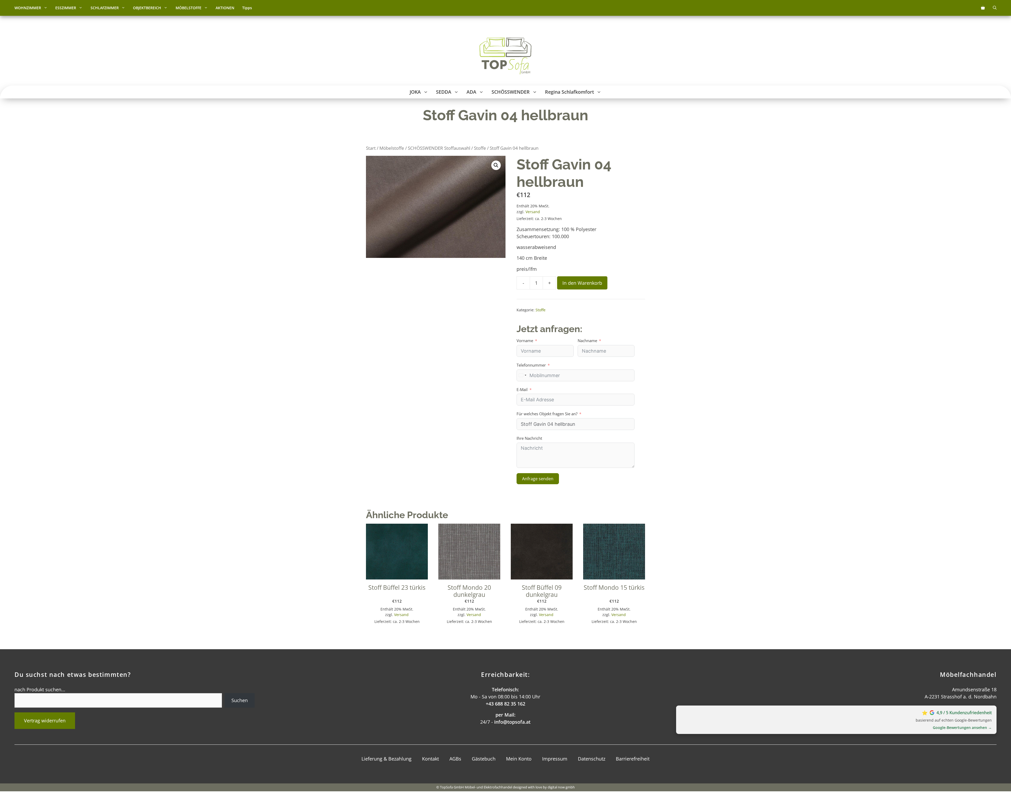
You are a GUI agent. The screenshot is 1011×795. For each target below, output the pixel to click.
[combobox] (522, 375)
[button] (46, 8)
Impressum (554, 759)
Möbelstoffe (391, 148)
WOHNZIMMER (27, 7)
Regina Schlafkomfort (569, 92)
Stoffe (480, 148)
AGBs (455, 759)
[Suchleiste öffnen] (994, 8)
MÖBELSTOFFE (188, 7)
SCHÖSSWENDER (511, 92)
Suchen (239, 700)
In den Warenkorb (582, 283)
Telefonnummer (531, 365)
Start (371, 148)
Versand (533, 211)
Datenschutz (591, 759)
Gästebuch (483, 759)
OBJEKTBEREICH (147, 7)
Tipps (247, 7)
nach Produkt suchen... (39, 689)
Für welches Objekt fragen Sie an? (547, 413)
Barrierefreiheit (633, 759)
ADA (471, 92)
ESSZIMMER (65, 7)
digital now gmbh (561, 787)
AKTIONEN (225, 7)
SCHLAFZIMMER (105, 7)
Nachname (587, 340)
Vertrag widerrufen (45, 720)
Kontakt (430, 759)
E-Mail (522, 389)
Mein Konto (519, 759)
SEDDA (443, 92)
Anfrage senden (537, 479)
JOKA (415, 92)
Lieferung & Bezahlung (386, 759)
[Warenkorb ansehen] (983, 8)
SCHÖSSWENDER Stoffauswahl (439, 148)
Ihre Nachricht (529, 438)
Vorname (525, 340)
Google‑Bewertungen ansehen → (962, 727)
